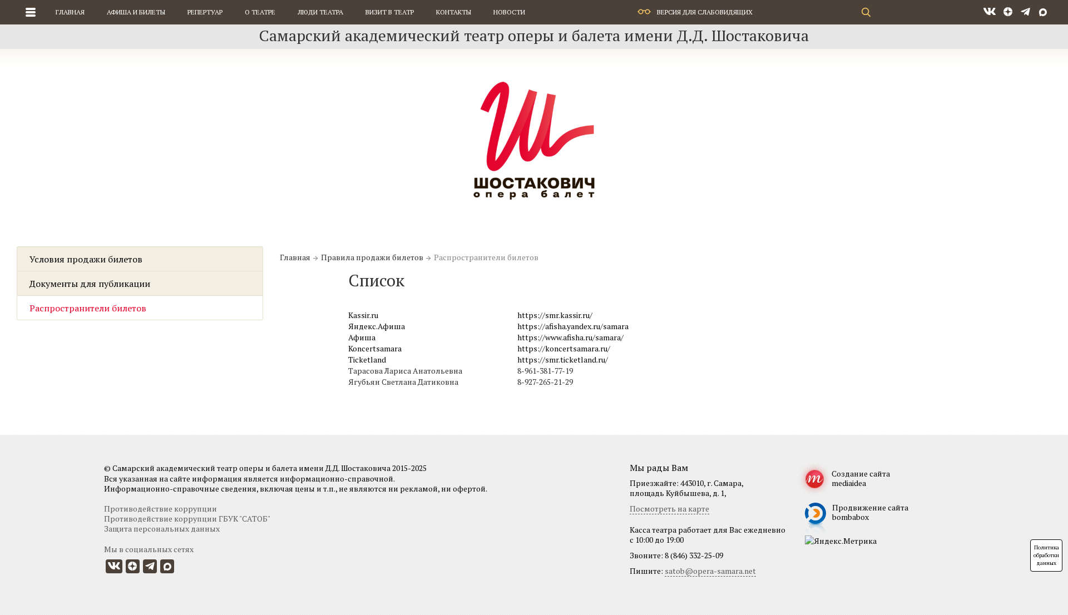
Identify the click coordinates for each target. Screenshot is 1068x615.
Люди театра (320, 12)
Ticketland (367, 359)
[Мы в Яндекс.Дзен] (1008, 12)
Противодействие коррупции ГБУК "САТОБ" (187, 518)
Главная (70, 12)
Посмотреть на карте (669, 508)
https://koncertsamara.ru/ (563, 348)
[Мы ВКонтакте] (989, 12)
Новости (509, 12)
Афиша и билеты (136, 12)
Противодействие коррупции (160, 508)
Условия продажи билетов (85, 259)
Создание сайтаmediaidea (861, 478)
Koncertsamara (375, 348)
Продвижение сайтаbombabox (870, 512)
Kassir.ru (363, 315)
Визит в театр (389, 12)
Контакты (453, 12)
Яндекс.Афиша (376, 326)
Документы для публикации (89, 283)
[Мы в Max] (1043, 12)
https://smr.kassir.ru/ (554, 315)
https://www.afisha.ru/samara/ (570, 337)
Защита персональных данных (162, 528)
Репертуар (204, 12)
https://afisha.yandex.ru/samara (573, 326)
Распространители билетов (87, 308)
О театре (260, 12)
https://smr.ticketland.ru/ (562, 359)
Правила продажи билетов (372, 257)
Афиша (361, 337)
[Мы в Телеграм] (1025, 12)
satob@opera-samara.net (710, 571)
